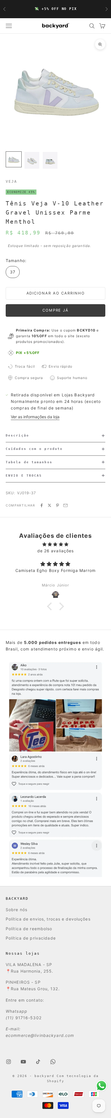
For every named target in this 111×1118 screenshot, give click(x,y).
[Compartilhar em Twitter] (49, 505)
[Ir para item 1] (14, 159)
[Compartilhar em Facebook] (41, 505)
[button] (55, 435)
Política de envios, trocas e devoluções (48, 919)
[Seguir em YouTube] (23, 1062)
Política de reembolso (29, 928)
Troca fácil (25, 366)
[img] (55, 544)
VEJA (11, 181)
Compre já (55, 310)
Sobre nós (16, 909)
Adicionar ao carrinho (55, 293)
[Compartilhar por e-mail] (65, 505)
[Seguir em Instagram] (8, 1062)
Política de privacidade (31, 938)
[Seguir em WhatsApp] (53, 1062)
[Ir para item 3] (50, 160)
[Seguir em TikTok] (38, 1062)
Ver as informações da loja (35, 416)
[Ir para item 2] (32, 160)
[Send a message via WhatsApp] (101, 1085)
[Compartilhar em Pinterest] (57, 505)
